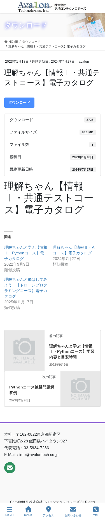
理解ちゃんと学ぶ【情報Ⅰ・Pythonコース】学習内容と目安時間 (71, 351)
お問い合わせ (73, 515)
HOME (28, 515)
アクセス (48, 515)
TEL (96, 515)
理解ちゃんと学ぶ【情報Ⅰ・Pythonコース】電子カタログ (25, 253)
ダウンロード (19, 102)
